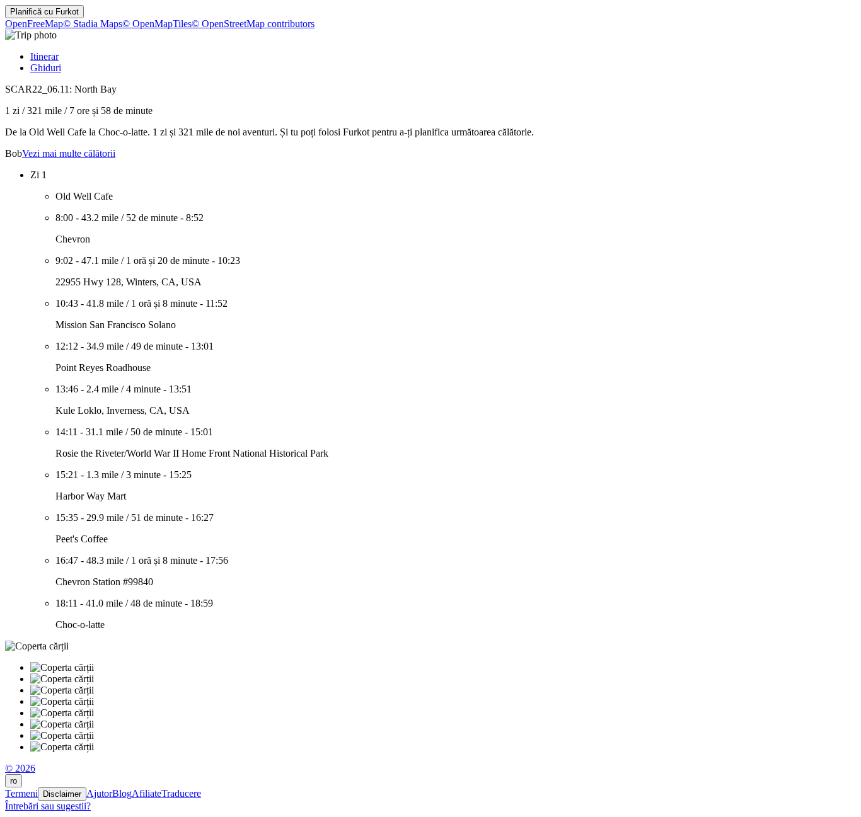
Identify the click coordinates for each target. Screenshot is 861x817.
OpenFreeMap (34, 23)
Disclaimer (62, 794)
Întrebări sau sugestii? (48, 806)
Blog (122, 793)
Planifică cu (44, 11)
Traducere (181, 793)
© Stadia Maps (92, 23)
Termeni (21, 793)
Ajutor (99, 793)
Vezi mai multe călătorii (68, 153)
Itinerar (44, 56)
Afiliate (146, 793)
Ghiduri (45, 67)
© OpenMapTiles (157, 23)
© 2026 (20, 768)
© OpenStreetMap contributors (253, 23)
